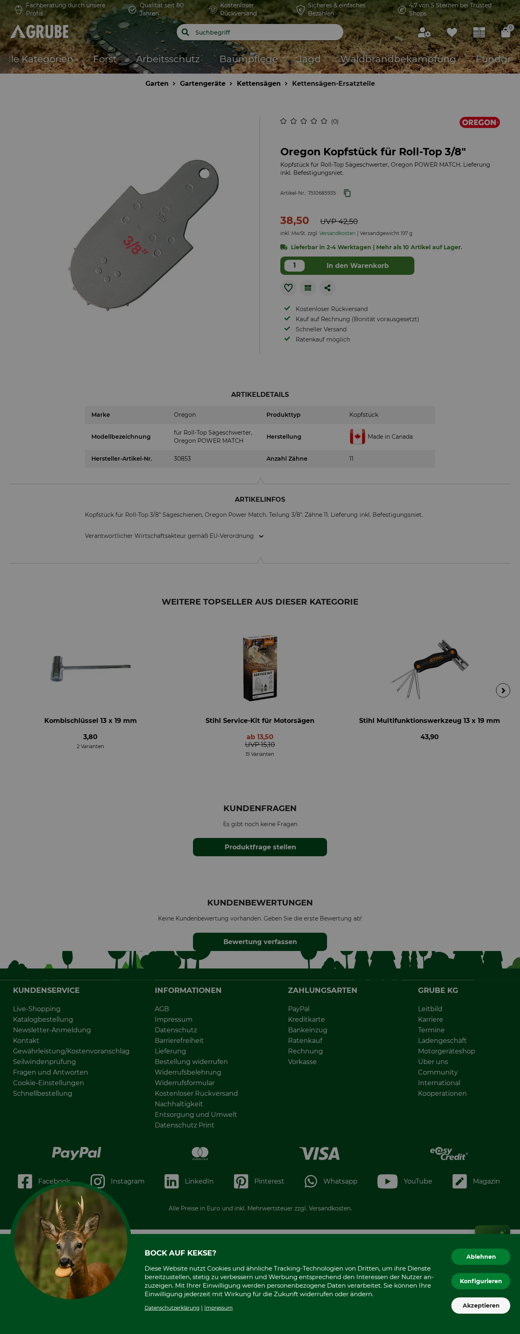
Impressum (218, 1308)
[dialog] (260, 667)
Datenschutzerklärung (172, 1308)
